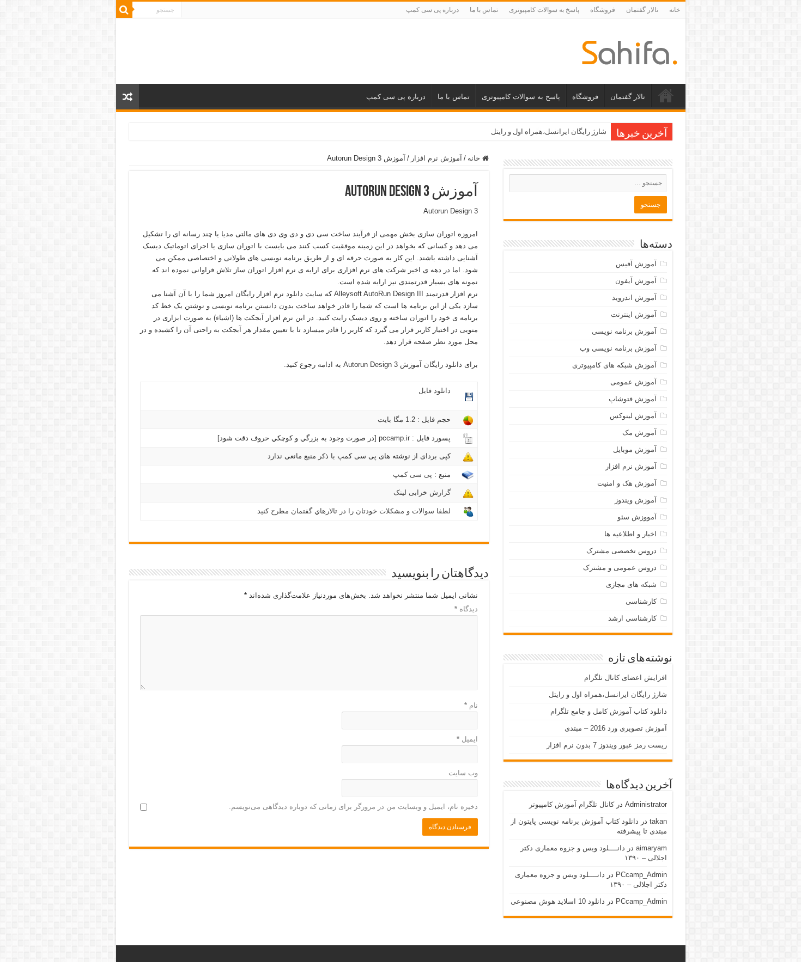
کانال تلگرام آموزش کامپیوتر (571, 804)
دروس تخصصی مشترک (621, 551)
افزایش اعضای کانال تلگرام (625, 677)
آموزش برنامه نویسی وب (618, 348)
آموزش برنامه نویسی (624, 331)
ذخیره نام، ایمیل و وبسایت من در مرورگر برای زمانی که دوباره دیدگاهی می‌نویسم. (353, 806)
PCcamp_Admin (641, 875)
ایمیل (467, 739)
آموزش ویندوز (636, 500)
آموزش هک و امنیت (627, 483)
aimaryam (651, 848)
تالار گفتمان (642, 10)
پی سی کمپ (412, 474)
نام (471, 705)
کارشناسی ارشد (632, 618)
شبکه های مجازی (631, 584)
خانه (674, 10)
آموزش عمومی (633, 382)
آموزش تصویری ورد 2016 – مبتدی (616, 728)
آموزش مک (639, 432)
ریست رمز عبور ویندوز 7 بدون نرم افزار (607, 745)
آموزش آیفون (636, 281)
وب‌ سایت (463, 773)
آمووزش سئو (637, 517)
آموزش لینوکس (633, 416)
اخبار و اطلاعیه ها (630, 534)
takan (658, 821)
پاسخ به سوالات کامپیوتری (544, 10)
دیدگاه (466, 609)
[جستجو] (124, 10)
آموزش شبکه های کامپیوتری (614, 365)
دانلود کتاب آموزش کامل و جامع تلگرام (608, 711)
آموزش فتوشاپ (633, 399)
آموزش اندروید (634, 297)
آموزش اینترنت (634, 314)
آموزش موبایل (635, 449)
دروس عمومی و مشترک (620, 567)
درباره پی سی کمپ (432, 10)
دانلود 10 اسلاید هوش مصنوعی (558, 901)
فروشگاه (602, 10)
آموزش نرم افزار (436, 158)
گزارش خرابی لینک (422, 492)
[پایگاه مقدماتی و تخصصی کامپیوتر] (629, 51)
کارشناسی (641, 601)
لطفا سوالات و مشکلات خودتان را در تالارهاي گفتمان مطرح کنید (354, 511)
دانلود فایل (434, 391)
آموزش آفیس (636, 264)
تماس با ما (484, 10)
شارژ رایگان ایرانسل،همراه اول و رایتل (548, 131)
